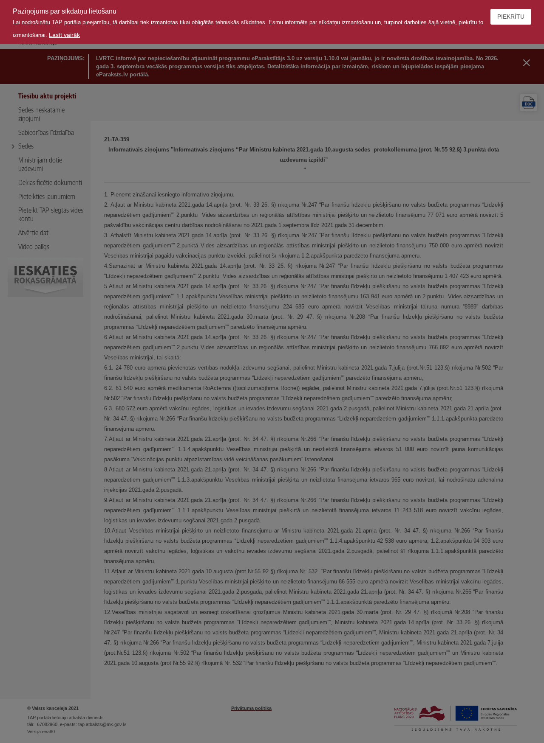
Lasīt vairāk (64, 34)
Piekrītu (510, 16)
